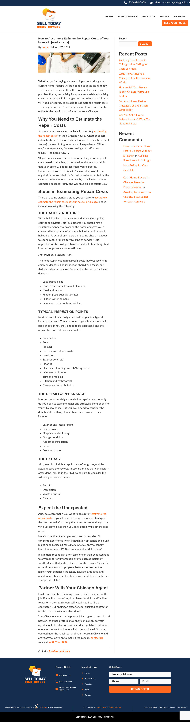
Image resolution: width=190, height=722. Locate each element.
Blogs (87, 689)
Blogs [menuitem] (164, 16)
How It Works (90, 678)
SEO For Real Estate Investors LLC (108, 707)
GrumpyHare (42, 707)
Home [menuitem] (109, 16)
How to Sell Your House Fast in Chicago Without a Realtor (134, 92)
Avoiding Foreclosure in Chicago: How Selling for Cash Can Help (133, 64)
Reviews (88, 695)
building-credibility (59, 651)
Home (87, 673)
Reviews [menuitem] (179, 16)
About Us (88, 684)
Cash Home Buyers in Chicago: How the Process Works (134, 78)
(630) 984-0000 (137, 2)
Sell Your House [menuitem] (175, 23)
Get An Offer (140, 689)
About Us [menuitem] (148, 16)
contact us (97, 638)
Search (123, 38)
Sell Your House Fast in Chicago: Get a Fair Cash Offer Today (133, 105)
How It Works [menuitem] (127, 16)
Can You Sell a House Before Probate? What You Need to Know (135, 119)
